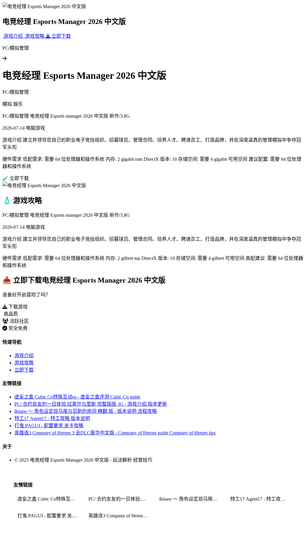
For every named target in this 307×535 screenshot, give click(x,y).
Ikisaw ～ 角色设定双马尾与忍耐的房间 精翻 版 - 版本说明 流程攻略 (85, 411)
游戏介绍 (24, 355)
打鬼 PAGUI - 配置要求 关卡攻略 (48, 425)
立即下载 (24, 369)
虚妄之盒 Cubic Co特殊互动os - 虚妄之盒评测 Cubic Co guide (77, 396)
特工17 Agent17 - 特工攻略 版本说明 (52, 418)
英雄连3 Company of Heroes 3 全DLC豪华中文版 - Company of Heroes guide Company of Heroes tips (115, 432)
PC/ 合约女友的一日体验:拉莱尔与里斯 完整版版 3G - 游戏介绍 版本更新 (90, 404)
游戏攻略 (24, 362)
